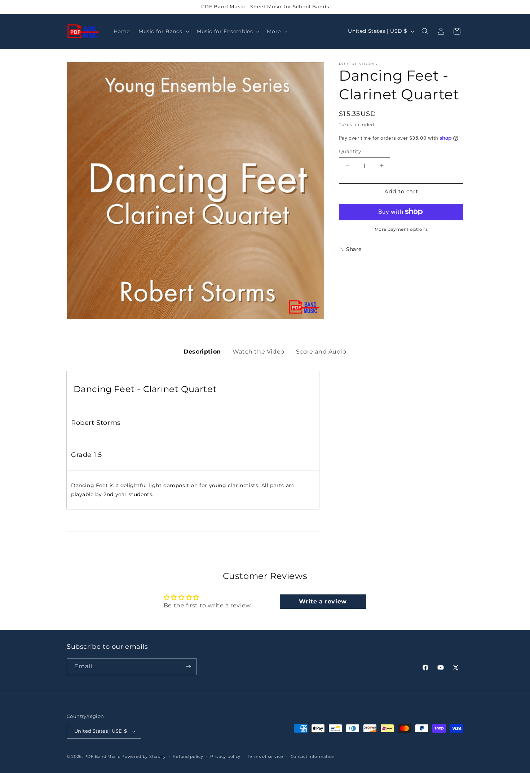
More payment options (401, 229)
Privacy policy (225, 756)
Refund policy (188, 756)
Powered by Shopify (144, 756)
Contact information (313, 756)
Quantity (350, 151)
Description (202, 351)
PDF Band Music (102, 756)
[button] (163, 31)
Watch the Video (258, 351)
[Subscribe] (188, 666)
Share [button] (354, 249)
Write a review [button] (322, 601)
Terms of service (265, 756)
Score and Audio (321, 351)
